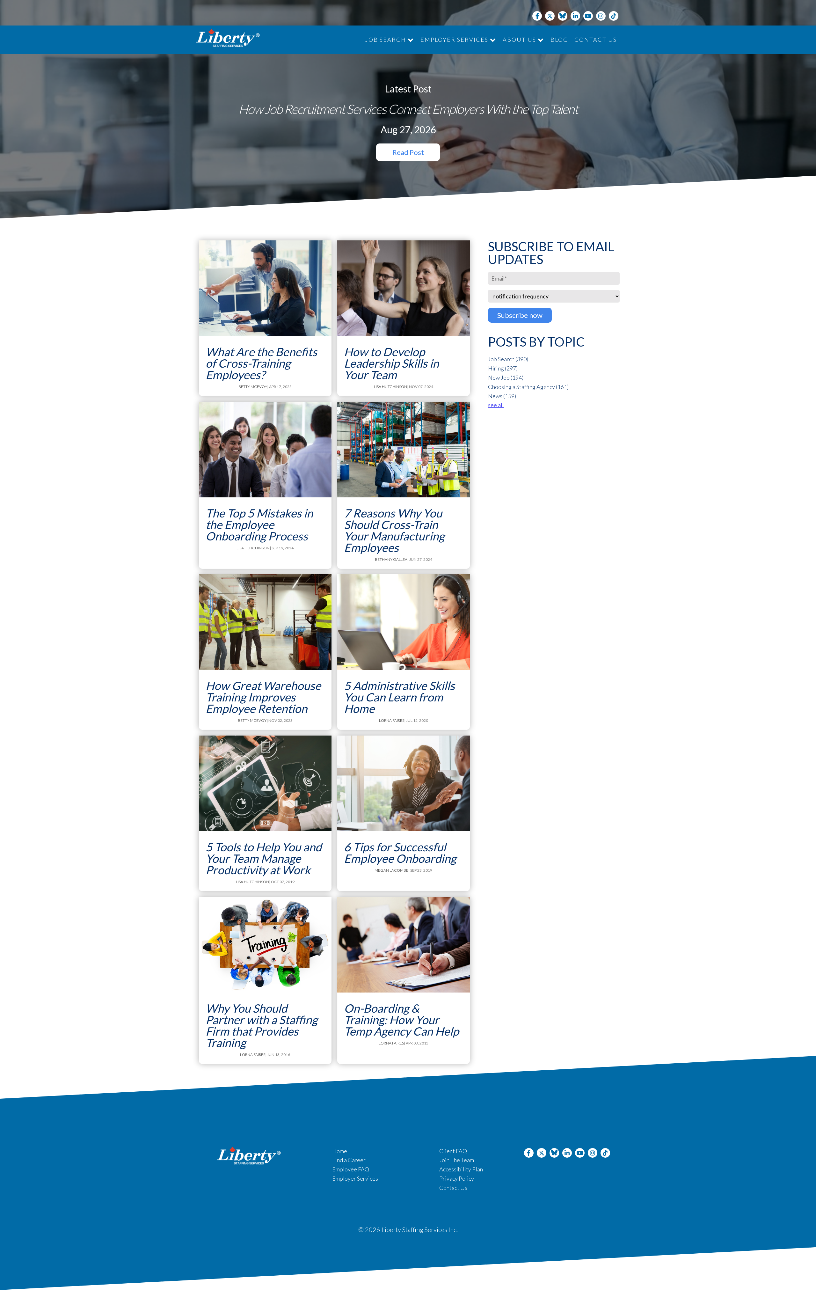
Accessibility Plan (461, 1169)
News (502, 395)
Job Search (386, 39)
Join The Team (456, 1159)
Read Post (408, 152)
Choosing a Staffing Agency (528, 386)
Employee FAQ (350, 1169)
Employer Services (455, 39)
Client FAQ (453, 1150)
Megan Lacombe (391, 870)
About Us (520, 39)
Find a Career (349, 1159)
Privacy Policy (456, 1178)
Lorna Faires (391, 720)
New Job (505, 377)
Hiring (503, 368)
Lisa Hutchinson (390, 386)
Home (339, 1150)
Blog (559, 39)
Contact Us (595, 39)
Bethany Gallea (391, 559)
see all (496, 404)
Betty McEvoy (252, 386)
